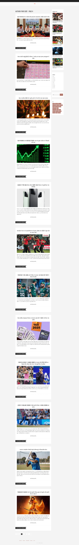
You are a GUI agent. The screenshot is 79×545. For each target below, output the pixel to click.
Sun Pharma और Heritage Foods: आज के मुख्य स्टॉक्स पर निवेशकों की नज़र (33, 141)
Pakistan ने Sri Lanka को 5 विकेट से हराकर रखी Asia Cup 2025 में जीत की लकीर (33, 276)
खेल (53, 76)
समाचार (54, 77)
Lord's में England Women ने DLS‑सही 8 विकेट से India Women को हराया (33, 406)
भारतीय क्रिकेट (57, 106)
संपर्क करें (31, 540)
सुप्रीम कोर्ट (54, 111)
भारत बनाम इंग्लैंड (54, 109)
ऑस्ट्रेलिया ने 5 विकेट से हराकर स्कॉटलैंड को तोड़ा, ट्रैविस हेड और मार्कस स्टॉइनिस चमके (58, 67)
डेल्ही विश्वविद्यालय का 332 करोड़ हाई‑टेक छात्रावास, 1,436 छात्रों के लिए (33, 17)
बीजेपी (56, 112)
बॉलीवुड (53, 106)
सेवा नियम (24, 540)
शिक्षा (53, 82)
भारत (57, 109)
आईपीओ (60, 111)
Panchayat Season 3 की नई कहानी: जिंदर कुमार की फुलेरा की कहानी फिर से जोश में (33, 493)
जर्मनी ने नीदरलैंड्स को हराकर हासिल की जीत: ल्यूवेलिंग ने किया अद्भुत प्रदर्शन (58, 45)
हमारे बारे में (20, 540)
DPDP (34, 540)
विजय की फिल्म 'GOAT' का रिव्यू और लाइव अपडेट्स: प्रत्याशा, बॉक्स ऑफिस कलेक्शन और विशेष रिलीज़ (58, 22)
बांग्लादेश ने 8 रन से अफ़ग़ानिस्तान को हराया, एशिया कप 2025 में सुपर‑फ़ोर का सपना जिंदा (33, 231)
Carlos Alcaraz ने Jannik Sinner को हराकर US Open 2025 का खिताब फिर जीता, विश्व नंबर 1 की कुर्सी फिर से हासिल (33, 363)
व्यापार (54, 81)
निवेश (59, 109)
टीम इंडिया (59, 112)
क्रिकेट (53, 103)
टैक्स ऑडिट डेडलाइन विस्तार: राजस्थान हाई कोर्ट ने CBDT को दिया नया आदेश (33, 319)
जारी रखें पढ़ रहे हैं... (33, 42)
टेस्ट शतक (57, 111)
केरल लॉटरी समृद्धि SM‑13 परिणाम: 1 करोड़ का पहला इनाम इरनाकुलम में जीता (33, 57)
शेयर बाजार (57, 103)
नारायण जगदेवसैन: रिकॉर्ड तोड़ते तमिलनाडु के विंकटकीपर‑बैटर (33, 449)
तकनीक (54, 85)
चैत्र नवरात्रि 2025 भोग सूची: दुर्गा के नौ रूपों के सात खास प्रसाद (33, 98)
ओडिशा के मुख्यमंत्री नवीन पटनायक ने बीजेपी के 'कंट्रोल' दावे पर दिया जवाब (57, 56)
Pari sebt (23, 48)
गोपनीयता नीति (27, 540)
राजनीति (54, 80)
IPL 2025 (60, 103)
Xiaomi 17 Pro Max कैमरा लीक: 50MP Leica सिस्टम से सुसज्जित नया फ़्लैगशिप (33, 186)
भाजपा (60, 106)
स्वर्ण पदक (54, 112)
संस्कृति (54, 86)
